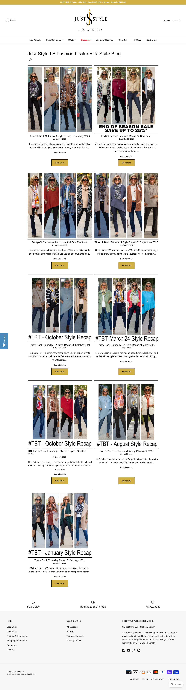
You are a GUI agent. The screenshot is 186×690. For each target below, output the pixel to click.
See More (59, 163)
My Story (137, 40)
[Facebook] (123, 650)
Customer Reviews (104, 40)
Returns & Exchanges (17, 636)
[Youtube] (128, 650)
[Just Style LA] (93, 20)
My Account (72, 627)
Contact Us (152, 40)
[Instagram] (133, 650)
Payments (11, 645)
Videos (70, 631)
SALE (71, 40)
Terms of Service (75, 636)
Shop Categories (53, 40)
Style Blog (122, 40)
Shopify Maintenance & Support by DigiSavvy (21, 674)
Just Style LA (18, 672)
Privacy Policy (74, 640)
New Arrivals (35, 40)
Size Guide (12, 627)
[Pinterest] (138, 650)
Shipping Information (17, 640)
